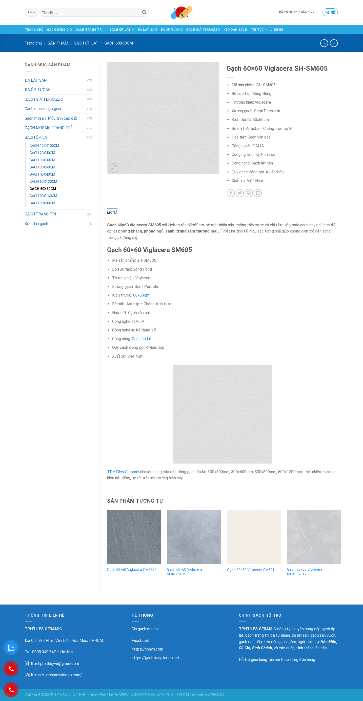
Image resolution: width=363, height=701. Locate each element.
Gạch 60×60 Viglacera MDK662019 (184, 571)
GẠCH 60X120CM (43, 182)
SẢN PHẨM (58, 43)
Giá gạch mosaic (146, 629)
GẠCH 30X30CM (42, 160)
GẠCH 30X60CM (42, 167)
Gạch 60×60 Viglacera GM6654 (131, 570)
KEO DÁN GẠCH (235, 29)
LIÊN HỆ (277, 29)
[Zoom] (113, 168)
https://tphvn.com (147, 649)
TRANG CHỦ (34, 29)
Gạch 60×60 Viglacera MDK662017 (304, 571)
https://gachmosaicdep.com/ (56, 675)
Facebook (140, 640)
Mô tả (112, 212)
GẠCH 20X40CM (42, 153)
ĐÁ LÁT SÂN (147, 29)
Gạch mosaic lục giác (43, 108)
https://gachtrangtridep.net (156, 657)
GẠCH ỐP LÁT (120, 29)
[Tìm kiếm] (144, 12)
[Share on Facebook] (231, 193)
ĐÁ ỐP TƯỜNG (172, 29)
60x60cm (141, 295)
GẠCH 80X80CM (42, 203)
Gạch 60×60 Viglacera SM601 (250, 570)
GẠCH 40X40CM (42, 174)
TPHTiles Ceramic (123, 471)
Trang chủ (33, 43)
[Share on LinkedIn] (258, 193)
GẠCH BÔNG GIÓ (59, 29)
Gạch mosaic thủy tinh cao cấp (51, 118)
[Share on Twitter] (240, 193)
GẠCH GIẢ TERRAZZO (203, 29)
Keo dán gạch (36, 223)
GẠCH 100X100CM (44, 146)
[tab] (112, 213)
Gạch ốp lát (142, 338)
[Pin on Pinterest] (249, 193)
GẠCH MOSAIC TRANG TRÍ (48, 127)
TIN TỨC (257, 29)
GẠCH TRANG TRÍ (89, 29)
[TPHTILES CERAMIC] (181, 12)
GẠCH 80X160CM (43, 196)
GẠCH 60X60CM (118, 43)
